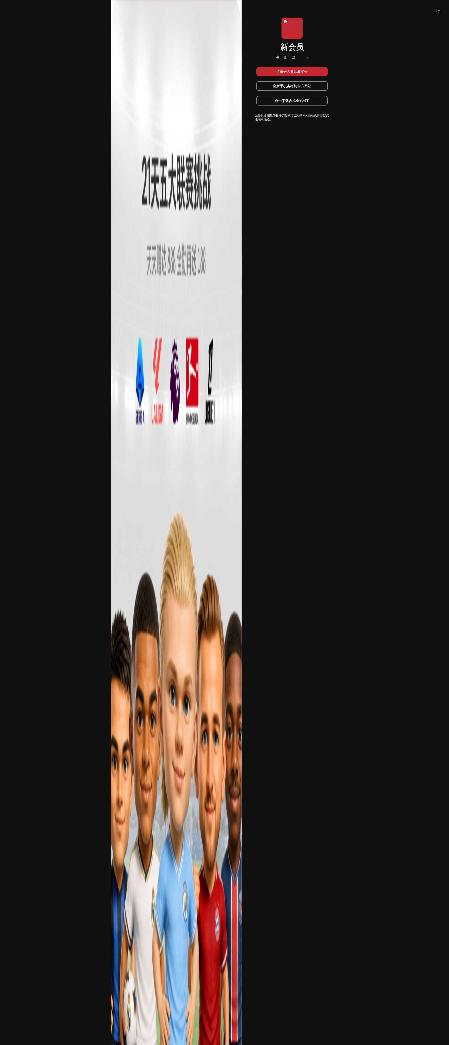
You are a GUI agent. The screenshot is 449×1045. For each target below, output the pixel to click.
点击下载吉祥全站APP (292, 100)
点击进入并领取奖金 (292, 71)
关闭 (437, 11)
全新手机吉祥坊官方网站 (292, 86)
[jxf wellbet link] (176, 522)
